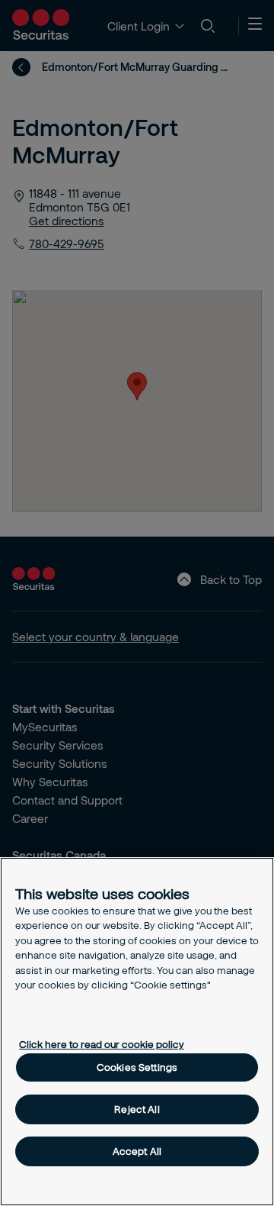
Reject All (136, 1109)
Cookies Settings (137, 1067)
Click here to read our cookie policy (101, 1044)
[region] (137, 1031)
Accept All (137, 1151)
